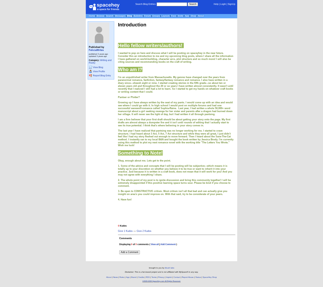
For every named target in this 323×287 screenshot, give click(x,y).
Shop (193, 16)
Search (192, 4)
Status (198, 277)
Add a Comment (129, 252)
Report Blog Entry (101, 75)
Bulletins (138, 16)
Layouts (166, 16)
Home (92, 16)
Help (216, 4)
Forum (147, 16)
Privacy (161, 277)
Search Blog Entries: (145, 4)
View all (155, 244)
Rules (121, 277)
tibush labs (169, 268)
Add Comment (168, 244)
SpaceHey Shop (210, 277)
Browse (100, 16)
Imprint (169, 277)
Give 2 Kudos (144, 231)
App (187, 16)
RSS (148, 277)
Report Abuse (188, 277)
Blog (129, 16)
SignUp (231, 4)
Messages (120, 16)
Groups (156, 16)
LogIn (223, 4)
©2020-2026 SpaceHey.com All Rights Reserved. (161, 281)
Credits (141, 277)
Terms (153, 277)
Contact (176, 277)
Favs (173, 16)
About (201, 16)
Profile (99, 71)
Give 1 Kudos (125, 231)
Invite (180, 16)
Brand (133, 277)
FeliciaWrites (96, 50)
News (115, 277)
